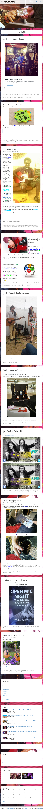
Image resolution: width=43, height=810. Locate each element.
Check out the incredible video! (14, 39)
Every (28, 282)
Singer (15, 97)
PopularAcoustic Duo (7, 671)
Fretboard (10, 140)
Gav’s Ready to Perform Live (13, 431)
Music (35, 140)
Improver (4, 284)
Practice (4, 141)
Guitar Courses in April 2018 (13, 105)
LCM (32, 225)
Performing (33, 361)
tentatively (18, 285)
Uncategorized (6, 699)
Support (32, 226)
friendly (19, 225)
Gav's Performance (7, 94)
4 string (11, 282)
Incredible (9, 95)
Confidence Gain (24, 139)
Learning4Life (31, 140)
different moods (20, 282)
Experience (27, 490)
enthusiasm (7, 225)
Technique (19, 97)
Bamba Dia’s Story (9, 149)
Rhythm (9, 97)
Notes (38, 140)
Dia (31, 223)
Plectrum (33, 571)
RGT (32, 422)
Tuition (11, 141)
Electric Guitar (34, 139)
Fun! (6, 95)
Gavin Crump (15, 41)
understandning (6, 228)
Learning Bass (33, 284)
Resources (6, 571)
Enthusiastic (5, 140)
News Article (5, 691)
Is (11, 284)
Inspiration (14, 95)
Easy (34, 94)
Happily (37, 282)
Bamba (22, 223)
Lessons (5, 139)
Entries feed (5, 759)
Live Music (14, 94)
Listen (29, 95)
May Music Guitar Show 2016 (13, 635)
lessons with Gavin (7, 197)
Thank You (36, 226)
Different (15, 282)
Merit (10, 226)
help (27, 225)
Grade (25, 225)
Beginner (18, 420)
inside (29, 225)
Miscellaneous (6, 689)
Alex (19, 223)
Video (22, 97)
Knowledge (20, 284)
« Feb (4, 801)
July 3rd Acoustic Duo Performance (16, 293)
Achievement (15, 223)
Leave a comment (29, 97)
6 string (20, 94)
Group (15, 140)
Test (3, 697)
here (6, 221)
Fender (32, 420)
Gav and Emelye (9, 358)
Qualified (25, 226)
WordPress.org (6, 762)
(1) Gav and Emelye (10, 435)
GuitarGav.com (8, 2)
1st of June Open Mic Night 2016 (15, 580)
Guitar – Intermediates (9, 131)
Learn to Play (18, 95)
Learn (24, 284)
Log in (4, 757)
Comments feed (6, 760)
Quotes (4, 693)
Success (28, 226)
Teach (34, 422)
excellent (12, 225)
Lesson (6, 285)
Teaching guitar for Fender (12, 370)
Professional (5, 97)
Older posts (4, 677)
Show (12, 97)
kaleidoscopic (15, 284)
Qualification (20, 226)
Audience (28, 94)
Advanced (24, 94)
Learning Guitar (25, 95)
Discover (31, 94)
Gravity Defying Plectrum (12, 501)
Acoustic (15, 139)
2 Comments (13, 228)
